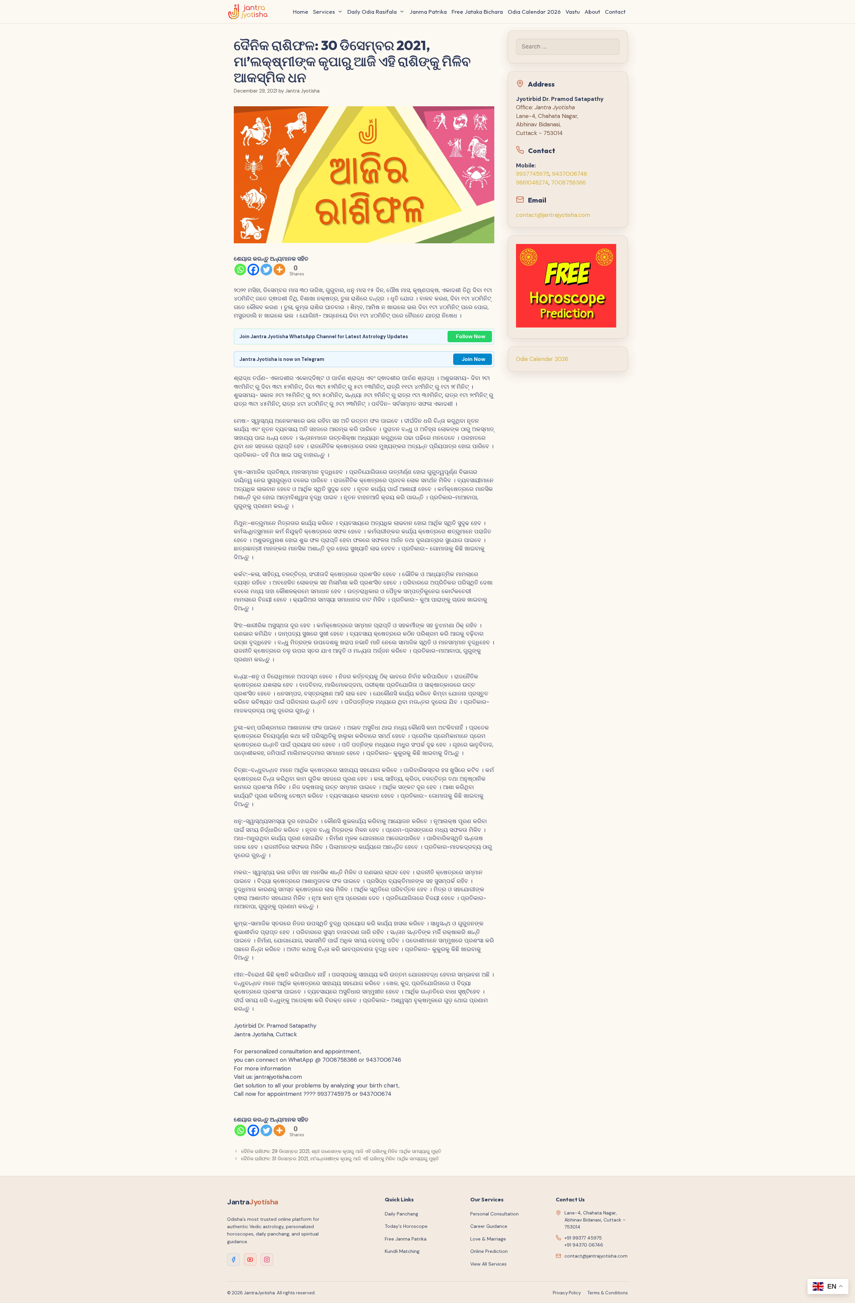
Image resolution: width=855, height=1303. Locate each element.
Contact (615, 11)
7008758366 (568, 182)
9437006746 (569, 173)
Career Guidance (488, 1226)
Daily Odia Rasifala (372, 11)
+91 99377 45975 (583, 1238)
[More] (279, 269)
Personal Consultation (494, 1214)
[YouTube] (250, 1259)
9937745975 (532, 173)
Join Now (473, 359)
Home (300, 11)
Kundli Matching (402, 1251)
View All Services (488, 1264)
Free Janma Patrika (405, 1239)
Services (324, 11)
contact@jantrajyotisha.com (553, 215)
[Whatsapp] (240, 269)
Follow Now (470, 336)
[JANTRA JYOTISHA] (249, 11)
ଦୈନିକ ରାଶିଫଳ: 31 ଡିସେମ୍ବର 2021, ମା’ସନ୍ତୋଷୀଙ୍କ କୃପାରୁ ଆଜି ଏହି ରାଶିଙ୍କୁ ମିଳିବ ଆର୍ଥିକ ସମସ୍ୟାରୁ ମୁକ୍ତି (340, 1159)
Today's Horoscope (406, 1226)
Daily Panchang (401, 1214)
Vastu (572, 11)
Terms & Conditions (607, 1293)
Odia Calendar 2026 (534, 11)
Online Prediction (489, 1251)
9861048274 (532, 182)
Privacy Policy (567, 1293)
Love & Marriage (488, 1239)
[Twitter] (266, 269)
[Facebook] (253, 269)
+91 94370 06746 (583, 1245)
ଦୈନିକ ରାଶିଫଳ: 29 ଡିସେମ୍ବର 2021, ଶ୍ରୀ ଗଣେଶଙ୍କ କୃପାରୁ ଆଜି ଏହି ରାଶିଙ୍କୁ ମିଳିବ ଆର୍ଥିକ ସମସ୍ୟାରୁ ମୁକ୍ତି (341, 1151)
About (592, 11)
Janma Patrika (428, 11)
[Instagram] (267, 1259)
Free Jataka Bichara (477, 11)
